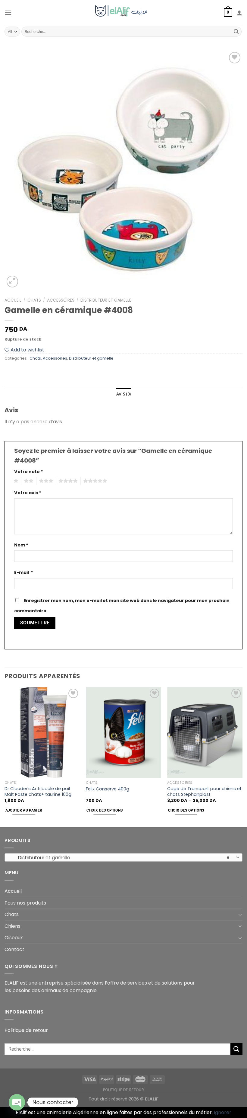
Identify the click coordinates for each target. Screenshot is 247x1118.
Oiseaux (14, 937)
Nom (21, 545)
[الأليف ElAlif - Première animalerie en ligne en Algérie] (123, 12)
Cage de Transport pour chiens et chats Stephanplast (204, 791)
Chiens (12, 926)
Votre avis (27, 493)
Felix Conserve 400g (107, 789)
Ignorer (222, 1112)
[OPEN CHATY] (17, 1102)
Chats (34, 300)
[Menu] (8, 12)
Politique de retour (26, 1030)
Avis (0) (123, 394)
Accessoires (60, 300)
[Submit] (236, 32)
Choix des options (104, 810)
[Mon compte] (239, 12)
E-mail (23, 572)
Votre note (28, 472)
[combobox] (123, 857)
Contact (14, 949)
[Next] (242, 757)
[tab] (123, 394)
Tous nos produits (25, 902)
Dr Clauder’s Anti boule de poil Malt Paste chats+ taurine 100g (38, 791)
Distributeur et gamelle (105, 300)
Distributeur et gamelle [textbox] (120, 857)
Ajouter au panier (23, 810)
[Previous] (4, 757)
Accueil (13, 300)
